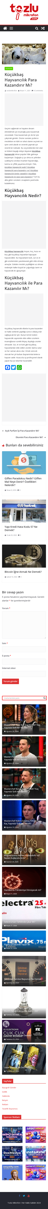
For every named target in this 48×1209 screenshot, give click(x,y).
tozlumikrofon (12, 91)
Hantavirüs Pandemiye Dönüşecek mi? (22, 890)
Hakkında (6, 1096)
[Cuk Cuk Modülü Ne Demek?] (24, 1031)
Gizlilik (4, 1092)
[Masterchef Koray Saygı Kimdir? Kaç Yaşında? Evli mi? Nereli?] (24, 783)
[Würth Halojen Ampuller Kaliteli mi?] (24, 1003)
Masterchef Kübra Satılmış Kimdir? (21, 821)
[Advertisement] (24, 109)
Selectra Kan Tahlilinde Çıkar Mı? (19, 922)
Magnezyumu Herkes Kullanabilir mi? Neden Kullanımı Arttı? (22, 856)
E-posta (6, 655)
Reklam (5, 1104)
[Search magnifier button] (44, 698)
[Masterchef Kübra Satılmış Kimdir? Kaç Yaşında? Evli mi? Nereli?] (24, 815)
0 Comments (38, 91)
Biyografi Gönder (9, 1087)
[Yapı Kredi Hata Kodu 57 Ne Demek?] (24, 501)
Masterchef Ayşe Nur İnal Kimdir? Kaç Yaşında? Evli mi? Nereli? (22, 726)
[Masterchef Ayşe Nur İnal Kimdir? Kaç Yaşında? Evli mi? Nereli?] (24, 719)
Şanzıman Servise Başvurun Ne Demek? (23, 979)
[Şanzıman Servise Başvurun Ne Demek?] (24, 971)
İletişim (5, 1100)
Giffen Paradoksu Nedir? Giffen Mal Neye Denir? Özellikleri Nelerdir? (23, 482)
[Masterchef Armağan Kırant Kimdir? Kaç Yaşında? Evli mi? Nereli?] (24, 751)
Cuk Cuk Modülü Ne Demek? (18, 1035)
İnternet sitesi (8, 668)
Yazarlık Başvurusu (10, 1108)
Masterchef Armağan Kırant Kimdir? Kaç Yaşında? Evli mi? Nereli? (23, 758)
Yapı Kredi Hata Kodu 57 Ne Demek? (21, 528)
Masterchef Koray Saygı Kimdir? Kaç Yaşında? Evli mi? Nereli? (21, 790)
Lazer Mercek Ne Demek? (16, 1067)
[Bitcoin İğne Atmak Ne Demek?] (24, 546)
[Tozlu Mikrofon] (5, 28)
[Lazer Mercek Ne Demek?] (24, 1059)
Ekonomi (9, 68)
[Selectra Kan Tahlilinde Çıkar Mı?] (24, 914)
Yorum (6, 608)
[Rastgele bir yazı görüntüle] (43, 28)
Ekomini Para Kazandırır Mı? (29, 437)
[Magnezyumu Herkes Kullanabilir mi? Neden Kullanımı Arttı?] (24, 850)
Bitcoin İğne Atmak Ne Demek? (23, 571)
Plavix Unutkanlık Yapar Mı (17, 944)
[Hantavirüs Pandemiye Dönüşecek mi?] (24, 882)
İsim (5, 643)
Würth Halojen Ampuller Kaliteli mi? (21, 1011)
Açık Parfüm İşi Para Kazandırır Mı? (22, 430)
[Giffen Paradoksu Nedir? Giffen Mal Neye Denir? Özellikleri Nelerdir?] (24, 453)
